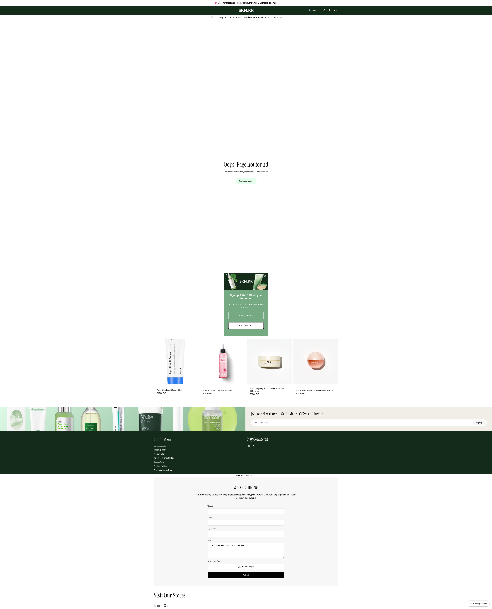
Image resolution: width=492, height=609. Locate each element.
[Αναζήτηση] (324, 10)
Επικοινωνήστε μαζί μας (163, 470)
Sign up (479, 423)
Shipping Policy (160, 450)
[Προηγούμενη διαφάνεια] (157, 362)
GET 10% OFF (246, 326)
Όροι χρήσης (159, 462)
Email (210, 517)
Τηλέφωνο (212, 529)
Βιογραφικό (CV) (214, 561)
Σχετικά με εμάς (160, 446)
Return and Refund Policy (164, 458)
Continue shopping (246, 181)
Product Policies (160, 466)
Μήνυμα (211, 540)
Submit (246, 575)
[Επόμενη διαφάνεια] (195, 362)
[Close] (265, 276)
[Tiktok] (252, 446)
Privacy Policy (159, 454)
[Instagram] (248, 446)
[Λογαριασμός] (330, 10)
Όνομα (210, 506)
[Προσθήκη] (194, 381)
